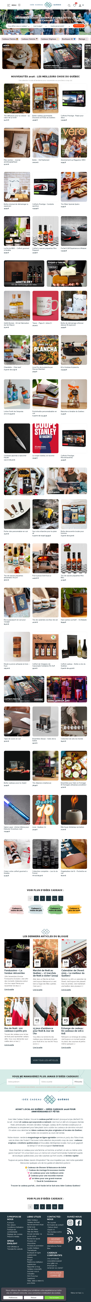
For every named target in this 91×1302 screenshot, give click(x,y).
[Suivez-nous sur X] (78, 1239)
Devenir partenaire (55, 1240)
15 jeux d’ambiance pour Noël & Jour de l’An (43, 1031)
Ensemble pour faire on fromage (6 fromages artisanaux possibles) (73, 784)
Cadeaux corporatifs (34, 1269)
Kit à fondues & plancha (70, 367)
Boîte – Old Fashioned (40, 160)
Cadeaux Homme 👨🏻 (29, 39)
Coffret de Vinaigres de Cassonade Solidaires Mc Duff (43, 665)
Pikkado (30, 1257)
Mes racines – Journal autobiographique (12, 161)
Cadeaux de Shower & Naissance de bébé (47, 1167)
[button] (81, 5)
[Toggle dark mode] (19, 4)
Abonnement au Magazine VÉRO (73, 160)
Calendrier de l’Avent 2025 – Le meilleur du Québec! (72, 973)
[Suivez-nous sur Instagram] (70, 1222)
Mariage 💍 (83, 39)
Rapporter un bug (33, 1267)
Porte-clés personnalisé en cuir (16, 531)
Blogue (29, 1260)
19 (55, 898)
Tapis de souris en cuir (12, 739)
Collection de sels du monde (72, 739)
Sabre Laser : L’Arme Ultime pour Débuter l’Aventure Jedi (16, 828)
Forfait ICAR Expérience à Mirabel (73, 248)
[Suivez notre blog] (70, 1230)
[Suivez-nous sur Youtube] (78, 1247)
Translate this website (15, 1249)
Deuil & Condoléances (47, 1181)
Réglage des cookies (14, 1234)
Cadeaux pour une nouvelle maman (47, 1176)
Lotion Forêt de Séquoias (13, 411)
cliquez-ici (51, 1229)
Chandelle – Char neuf (12, 367)
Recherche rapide (33, 1239)
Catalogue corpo (55, 1274)
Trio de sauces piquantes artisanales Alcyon (13, 576)
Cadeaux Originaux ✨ (50, 39)
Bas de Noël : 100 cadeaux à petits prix (15, 1029)
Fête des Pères (32, 1229)
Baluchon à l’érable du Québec (72, 411)
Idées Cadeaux (32, 1220)
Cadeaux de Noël (33, 1222)
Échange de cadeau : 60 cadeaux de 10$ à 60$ (72, 1031)
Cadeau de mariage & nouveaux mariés (47, 1170)
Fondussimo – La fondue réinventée (14, 971)
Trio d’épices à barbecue (41, 783)
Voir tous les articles (45, 1060)
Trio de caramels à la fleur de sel (45, 620)
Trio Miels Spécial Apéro (70, 204)
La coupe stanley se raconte (43, 456)
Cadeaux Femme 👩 (10, 39)
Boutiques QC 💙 (68, 39)
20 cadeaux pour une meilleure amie (47, 1173)
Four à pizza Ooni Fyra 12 (41, 576)
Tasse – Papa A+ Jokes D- (42, 323)
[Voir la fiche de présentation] (17, 98)
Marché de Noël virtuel (35, 1225)
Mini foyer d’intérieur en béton (72, 827)
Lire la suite (9, 989)
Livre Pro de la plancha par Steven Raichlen (42, 368)
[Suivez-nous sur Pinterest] (70, 1239)
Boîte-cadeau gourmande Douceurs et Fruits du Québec (43, 116)
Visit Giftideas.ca (13, 1247)
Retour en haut (76, 1293)
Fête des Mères (32, 1232)
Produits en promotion (35, 1246)
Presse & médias (13, 1236)
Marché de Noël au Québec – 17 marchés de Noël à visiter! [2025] (45, 973)
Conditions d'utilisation (15, 1227)
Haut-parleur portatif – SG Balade (74, 620)
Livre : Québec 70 (39, 827)
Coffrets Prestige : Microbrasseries (68, 456)
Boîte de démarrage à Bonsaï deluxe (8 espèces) (72, 324)
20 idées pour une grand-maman (47, 1178)
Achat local (31, 1227)
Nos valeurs (11, 1225)
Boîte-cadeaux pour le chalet (15, 783)
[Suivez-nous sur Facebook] (78, 1222)
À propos (10, 1222)
